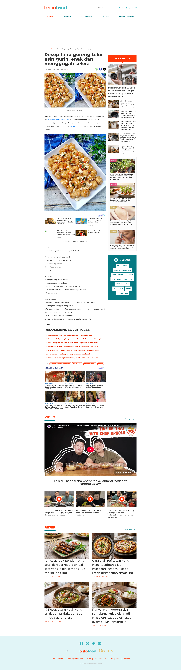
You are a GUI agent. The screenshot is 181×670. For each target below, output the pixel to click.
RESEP (128, 288)
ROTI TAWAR (122, 265)
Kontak (61, 659)
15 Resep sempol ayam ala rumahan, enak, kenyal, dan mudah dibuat (72, 343)
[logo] (55, 7)
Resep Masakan (89, 363)
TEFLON (130, 275)
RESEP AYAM (116, 279)
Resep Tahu (77, 363)
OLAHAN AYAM (117, 275)
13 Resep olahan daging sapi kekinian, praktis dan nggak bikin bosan (72, 346)
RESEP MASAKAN (122, 284)
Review (67, 16)
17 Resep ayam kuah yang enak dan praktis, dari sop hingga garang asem (63, 614)
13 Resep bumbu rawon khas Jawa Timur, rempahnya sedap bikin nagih (73, 350)
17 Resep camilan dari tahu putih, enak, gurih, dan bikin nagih (69, 335)
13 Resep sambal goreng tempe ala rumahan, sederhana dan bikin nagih (73, 339)
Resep (50, 16)
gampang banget (77, 126)
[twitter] (132, 7)
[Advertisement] (90, 33)
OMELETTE (128, 279)
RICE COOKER (122, 293)
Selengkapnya (130, 419)
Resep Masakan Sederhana (60, 363)
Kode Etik (109, 659)
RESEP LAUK (118, 288)
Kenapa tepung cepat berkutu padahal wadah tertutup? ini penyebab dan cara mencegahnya (128, 125)
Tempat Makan (126, 16)
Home (47, 49)
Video (106, 16)
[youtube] (136, 7)
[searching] (120, 7)
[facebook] (126, 7)
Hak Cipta (98, 659)
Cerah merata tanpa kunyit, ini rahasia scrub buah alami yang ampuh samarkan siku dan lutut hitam (121, 223)
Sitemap (126, 659)
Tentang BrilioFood (75, 659)
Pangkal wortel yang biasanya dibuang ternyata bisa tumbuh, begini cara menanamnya (120, 200)
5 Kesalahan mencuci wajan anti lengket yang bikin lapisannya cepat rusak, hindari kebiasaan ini (128, 138)
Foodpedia (86, 16)
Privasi (88, 659)
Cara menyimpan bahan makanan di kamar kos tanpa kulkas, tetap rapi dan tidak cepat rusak (128, 150)
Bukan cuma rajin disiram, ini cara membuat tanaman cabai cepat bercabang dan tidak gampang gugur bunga (121, 176)
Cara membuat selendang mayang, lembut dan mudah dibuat (69, 354)
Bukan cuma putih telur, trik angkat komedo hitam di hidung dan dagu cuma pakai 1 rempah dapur (122, 246)
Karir (118, 659)
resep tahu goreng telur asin (58, 120)
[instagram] (129, 7)
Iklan (53, 659)
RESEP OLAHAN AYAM (122, 270)
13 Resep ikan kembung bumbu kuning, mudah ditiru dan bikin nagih (72, 358)
